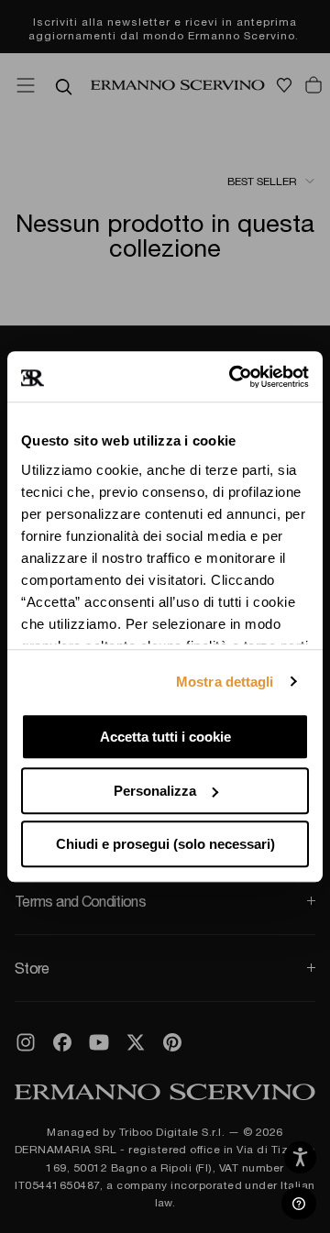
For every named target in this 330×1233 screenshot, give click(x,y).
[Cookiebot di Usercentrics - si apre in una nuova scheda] (233, 377)
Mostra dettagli (225, 681)
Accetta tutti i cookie (165, 736)
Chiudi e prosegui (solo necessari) (165, 844)
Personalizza (155, 790)
